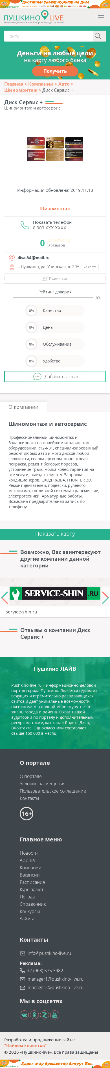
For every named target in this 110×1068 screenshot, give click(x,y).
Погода (27, 897)
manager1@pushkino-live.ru (55, 979)
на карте (90, 267)
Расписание (32, 882)
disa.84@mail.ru (33, 257)
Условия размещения (42, 784)
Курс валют (31, 889)
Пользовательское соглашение (53, 791)
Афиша (27, 860)
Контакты (29, 798)
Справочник (33, 904)
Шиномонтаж (55, 209)
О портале (31, 776)
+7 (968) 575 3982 (45, 970)
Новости (29, 853)
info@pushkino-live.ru (49, 953)
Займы (27, 919)
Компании (30, 867)
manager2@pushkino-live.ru (55, 987)
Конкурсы (30, 911)
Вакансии (30, 875)
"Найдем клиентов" (25, 1045)
